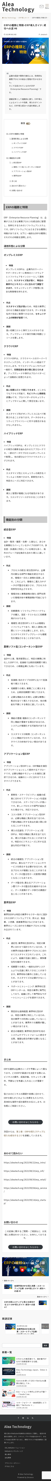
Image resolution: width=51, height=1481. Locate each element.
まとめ (14, 181)
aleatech (44, 34)
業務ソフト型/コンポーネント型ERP (27, 167)
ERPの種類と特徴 (16, 134)
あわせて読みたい (18, 185)
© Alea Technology (25, 1474)
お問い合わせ (16, 190)
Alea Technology (18, 6)
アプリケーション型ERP (22, 171)
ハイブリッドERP (20, 152)
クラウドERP (18, 147)
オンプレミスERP (20, 143)
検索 (45, 1345)
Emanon (30, 1477)
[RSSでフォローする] (35, 1270)
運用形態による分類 (19, 138)
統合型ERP (17, 162)
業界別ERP (17, 175)
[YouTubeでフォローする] (22, 1270)
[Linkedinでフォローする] (29, 1270)
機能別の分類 (14, 158)
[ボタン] (41, 7)
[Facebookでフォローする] (16, 1270)
